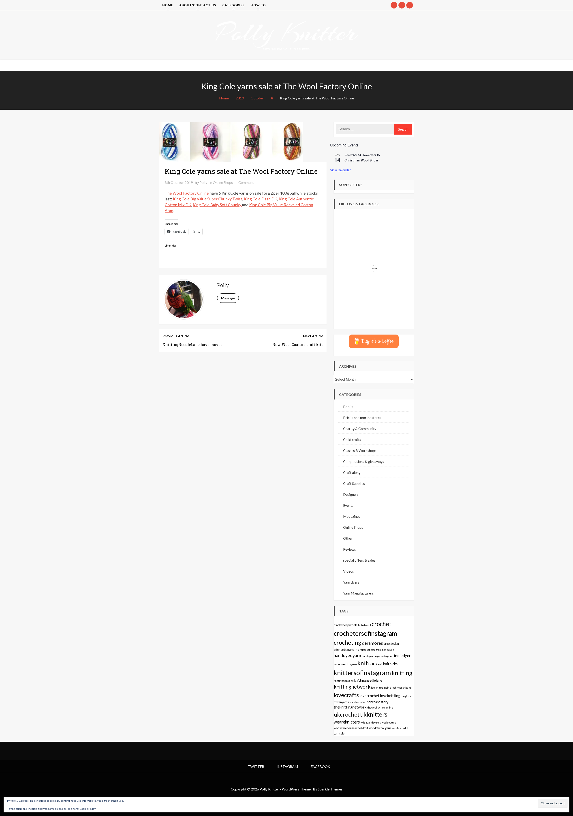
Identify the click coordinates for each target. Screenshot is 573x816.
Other (347, 538)
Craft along (352, 472)
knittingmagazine (344, 680)
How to (258, 5)
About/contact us (197, 5)
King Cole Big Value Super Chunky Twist (207, 198)
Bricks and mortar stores (362, 417)
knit (362, 663)
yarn (388, 728)
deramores (372, 643)
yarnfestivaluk (400, 728)
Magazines (351, 516)
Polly (203, 182)
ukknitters (373, 714)
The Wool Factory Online (187, 193)
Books (348, 406)
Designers (351, 494)
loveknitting (390, 696)
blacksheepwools (345, 625)
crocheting (347, 642)
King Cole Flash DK (260, 198)
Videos (348, 571)
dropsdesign (391, 643)
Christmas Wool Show (361, 160)
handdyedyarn (347, 655)
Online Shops (223, 182)
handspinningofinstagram (377, 656)
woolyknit (361, 728)
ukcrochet (346, 714)
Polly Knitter (286, 32)
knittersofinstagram (362, 672)
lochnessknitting (401, 687)
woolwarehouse (344, 728)
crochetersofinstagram (365, 633)
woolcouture (389, 722)
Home (167, 5)
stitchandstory (377, 702)
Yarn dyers (351, 582)
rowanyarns (341, 702)
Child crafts (352, 439)
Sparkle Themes (330, 789)
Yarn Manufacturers (358, 593)
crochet (381, 623)
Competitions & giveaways (363, 461)
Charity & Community (359, 428)
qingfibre (406, 696)
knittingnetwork (352, 687)
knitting (402, 672)
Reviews (349, 549)
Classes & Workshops (359, 450)
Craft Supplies (354, 483)
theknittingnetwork (350, 707)
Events (348, 505)
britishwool (364, 625)
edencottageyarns (346, 649)
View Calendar (340, 170)
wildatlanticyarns (371, 722)
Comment (246, 182)
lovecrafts (346, 694)
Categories (233, 5)
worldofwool (376, 728)
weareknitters (347, 721)
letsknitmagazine (381, 687)
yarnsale (339, 733)
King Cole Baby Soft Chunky (217, 204)
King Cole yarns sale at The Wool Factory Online (241, 171)
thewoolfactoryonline (380, 707)
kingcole (352, 664)
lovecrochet (369, 696)
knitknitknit (375, 664)
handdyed (388, 649)
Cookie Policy (87, 808)
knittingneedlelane (368, 680)
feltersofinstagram (370, 649)
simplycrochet (357, 702)
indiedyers (340, 664)
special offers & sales (359, 560)
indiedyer (402, 655)
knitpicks (390, 664)
